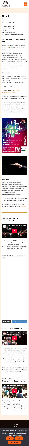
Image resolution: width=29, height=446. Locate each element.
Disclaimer (14, 426)
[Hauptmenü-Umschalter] (25, 4)
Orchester (23, 206)
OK (9, 438)
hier (25, 34)
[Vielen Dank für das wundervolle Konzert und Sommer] (14, 278)
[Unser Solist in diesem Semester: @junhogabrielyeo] (14, 296)
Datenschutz (14, 428)
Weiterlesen (14, 442)
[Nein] (27, 437)
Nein (19, 438)
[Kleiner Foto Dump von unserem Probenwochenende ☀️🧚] (14, 316)
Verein (22, 112)
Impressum (14, 424)
